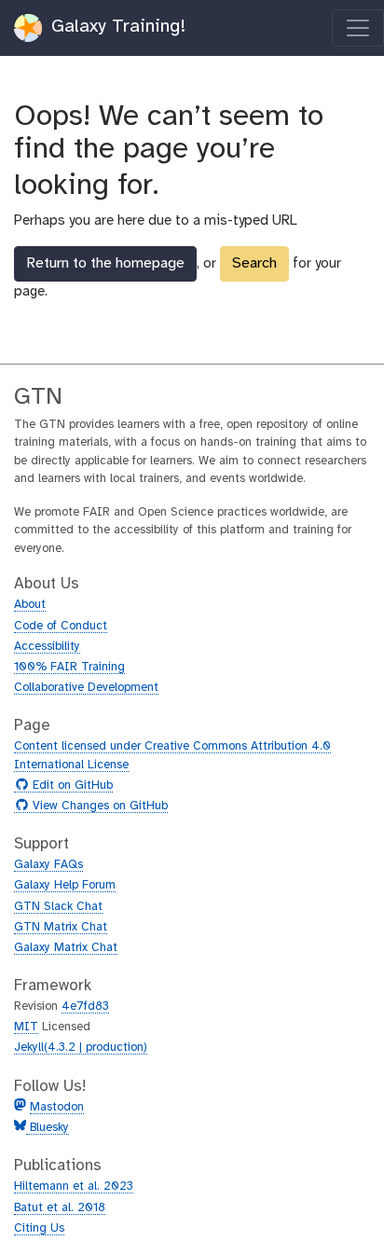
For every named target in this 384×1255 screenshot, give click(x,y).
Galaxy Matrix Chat (65, 948)
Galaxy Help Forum (65, 885)
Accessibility (47, 647)
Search (254, 263)
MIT (26, 1027)
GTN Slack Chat (58, 907)
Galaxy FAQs (48, 865)
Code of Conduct (60, 626)
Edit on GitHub (70, 786)
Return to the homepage (105, 263)
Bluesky (47, 1128)
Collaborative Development (86, 688)
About (30, 605)
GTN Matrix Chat (60, 927)
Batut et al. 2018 (59, 1208)
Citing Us (39, 1228)
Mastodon (57, 1107)
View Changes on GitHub (98, 806)
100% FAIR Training (69, 667)
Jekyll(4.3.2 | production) (80, 1047)
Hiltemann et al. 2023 (73, 1186)
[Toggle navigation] (358, 28)
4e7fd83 (85, 1006)
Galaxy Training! (115, 26)
